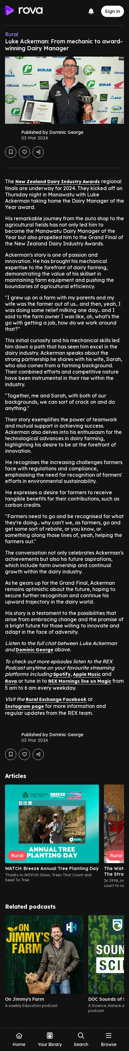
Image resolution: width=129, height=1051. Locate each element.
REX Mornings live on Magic (79, 681)
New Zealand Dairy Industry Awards (57, 181)
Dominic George (34, 650)
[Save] (10, 152)
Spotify (61, 674)
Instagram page (24, 706)
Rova (11, 681)
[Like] (24, 152)
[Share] (38, 152)
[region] (64, 836)
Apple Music (87, 674)
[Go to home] (24, 11)
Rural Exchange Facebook (56, 699)
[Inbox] (91, 11)
